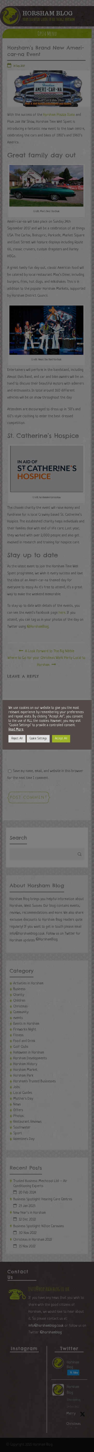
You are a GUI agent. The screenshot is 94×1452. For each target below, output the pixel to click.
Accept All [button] (61, 738)
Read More (15, 729)
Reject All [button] (17, 738)
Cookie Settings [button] (38, 738)
